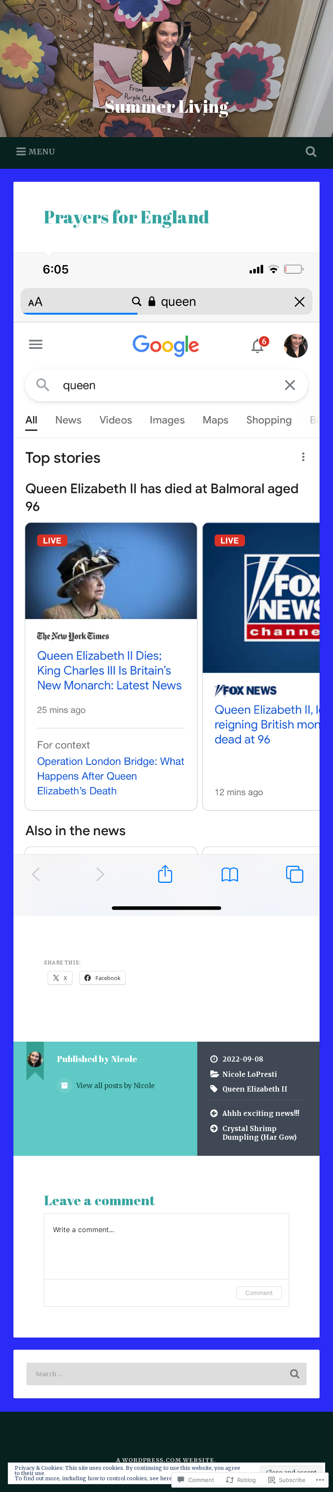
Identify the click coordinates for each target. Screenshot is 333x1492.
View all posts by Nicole (115, 1086)
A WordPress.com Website (165, 1459)
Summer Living (166, 106)
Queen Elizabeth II (254, 1089)
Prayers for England (126, 217)
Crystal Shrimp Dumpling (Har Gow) (259, 1133)
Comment (259, 1292)
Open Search (310, 152)
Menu (41, 151)
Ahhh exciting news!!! (260, 1113)
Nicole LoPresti (249, 1074)
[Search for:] (166, 1374)
